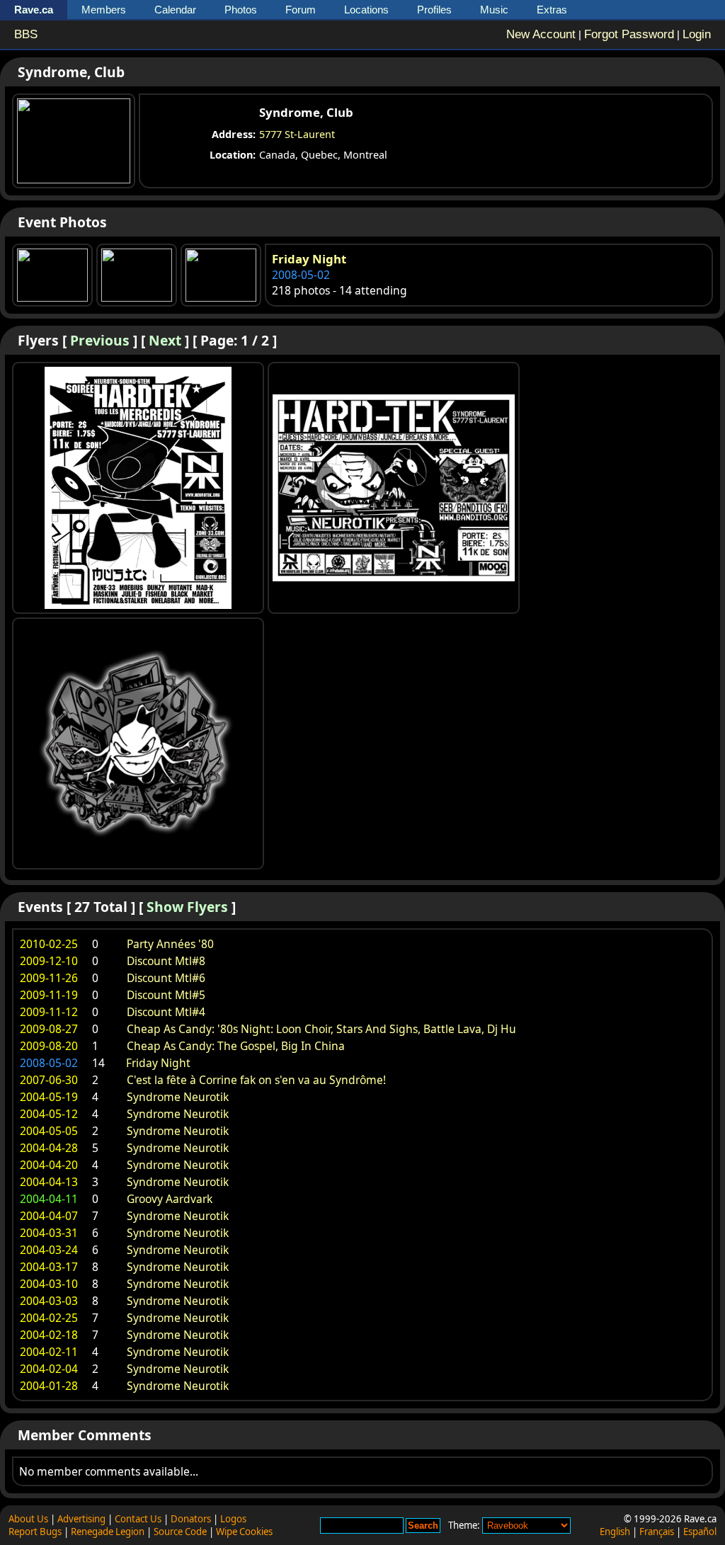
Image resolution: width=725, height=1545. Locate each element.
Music (494, 10)
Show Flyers (187, 906)
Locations (366, 10)
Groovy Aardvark (169, 1199)
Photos (240, 10)
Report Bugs (35, 1531)
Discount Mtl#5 (166, 995)
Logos (233, 1518)
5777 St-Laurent (297, 134)
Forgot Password (629, 34)
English (615, 1531)
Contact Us (138, 1518)
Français (656, 1531)
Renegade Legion (107, 1531)
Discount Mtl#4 (166, 1012)
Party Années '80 (170, 944)
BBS (26, 34)
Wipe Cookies (244, 1531)
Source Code (180, 1531)
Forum (300, 10)
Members (103, 10)
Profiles (434, 10)
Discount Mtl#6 (166, 978)
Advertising (81, 1518)
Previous (100, 340)
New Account (541, 34)
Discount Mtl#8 (166, 961)
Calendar (175, 10)
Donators (191, 1518)
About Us (28, 1518)
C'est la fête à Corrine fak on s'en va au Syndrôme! (256, 1080)
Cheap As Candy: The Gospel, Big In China (236, 1046)
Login (697, 34)
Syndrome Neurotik (178, 1097)
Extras (552, 10)
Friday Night (309, 259)
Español (700, 1531)
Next (165, 340)
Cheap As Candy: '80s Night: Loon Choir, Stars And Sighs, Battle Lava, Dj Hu (321, 1029)
